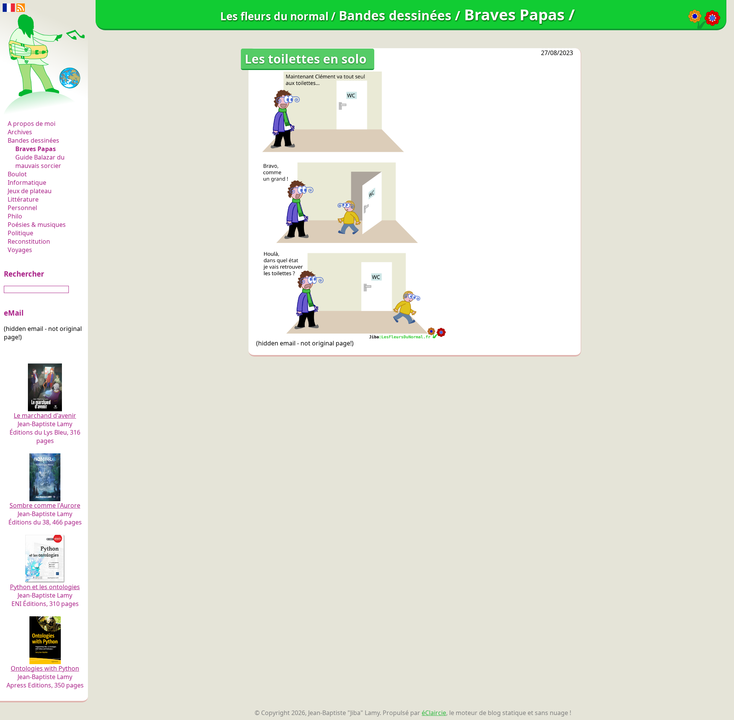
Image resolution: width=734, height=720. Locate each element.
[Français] (9, 7)
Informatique (27, 182)
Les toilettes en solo (306, 58)
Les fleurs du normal (40, 107)
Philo (15, 216)
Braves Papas (35, 149)
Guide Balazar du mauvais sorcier (40, 161)
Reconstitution (29, 241)
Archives (20, 132)
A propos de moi (31, 123)
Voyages (20, 250)
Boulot (17, 174)
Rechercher (24, 274)
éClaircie (434, 713)
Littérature (23, 199)
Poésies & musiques (37, 224)
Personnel (22, 208)
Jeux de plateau (30, 191)
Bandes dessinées (33, 140)
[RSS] (20, 7)
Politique (20, 233)
